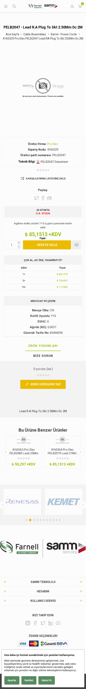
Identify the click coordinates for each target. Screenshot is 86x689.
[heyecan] (43, 623)
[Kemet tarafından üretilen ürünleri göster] (64, 502)
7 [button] (46, 520)
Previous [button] (6, 452)
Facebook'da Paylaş (43, 198)
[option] (23, 452)
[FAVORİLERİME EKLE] (76, 244)
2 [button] (30, 520)
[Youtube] (58, 623)
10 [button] (56, 520)
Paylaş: (43, 190)
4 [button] (37, 520)
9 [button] (53, 520)
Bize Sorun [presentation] (43, 356)
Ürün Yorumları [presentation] (43, 346)
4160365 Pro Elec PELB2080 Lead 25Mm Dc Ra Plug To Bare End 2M (23, 455)
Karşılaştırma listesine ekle (46, 178)
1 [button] (26, 520)
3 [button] (34, 520)
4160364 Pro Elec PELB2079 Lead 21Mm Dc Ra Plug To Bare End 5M (62, 455)
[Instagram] (28, 623)
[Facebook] (35, 623)
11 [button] (59, 520)
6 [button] (43, 520)
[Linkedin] (50, 623)
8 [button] (50, 520)
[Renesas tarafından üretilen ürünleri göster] (22, 502)
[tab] (43, 346)
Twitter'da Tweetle (36, 198)
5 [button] (40, 520)
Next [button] (80, 452)
